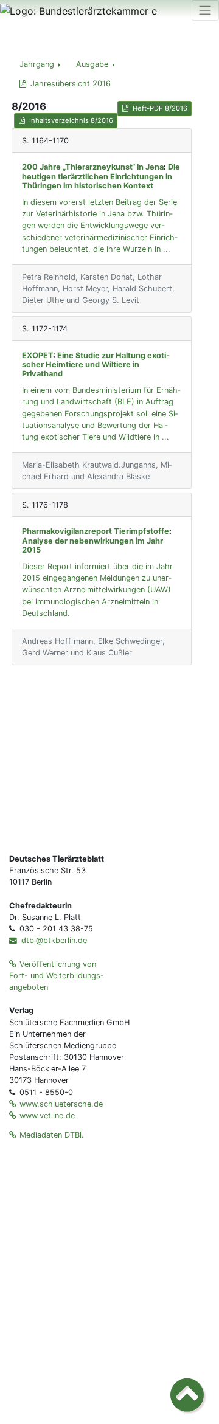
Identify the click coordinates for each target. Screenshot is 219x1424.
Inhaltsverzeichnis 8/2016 (71, 120)
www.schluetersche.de (61, 1103)
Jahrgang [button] (38, 64)
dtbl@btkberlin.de (53, 940)
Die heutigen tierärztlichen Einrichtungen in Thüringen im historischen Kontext (101, 176)
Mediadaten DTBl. (51, 1134)
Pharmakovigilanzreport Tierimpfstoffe (95, 531)
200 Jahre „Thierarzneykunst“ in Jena (93, 166)
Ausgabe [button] (93, 64)
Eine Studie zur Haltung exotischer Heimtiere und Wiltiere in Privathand (96, 365)
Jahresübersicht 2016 (70, 83)
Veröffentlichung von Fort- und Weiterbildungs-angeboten (56, 975)
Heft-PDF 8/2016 (160, 108)
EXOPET (37, 355)
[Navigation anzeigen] (205, 10)
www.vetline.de (47, 1115)
